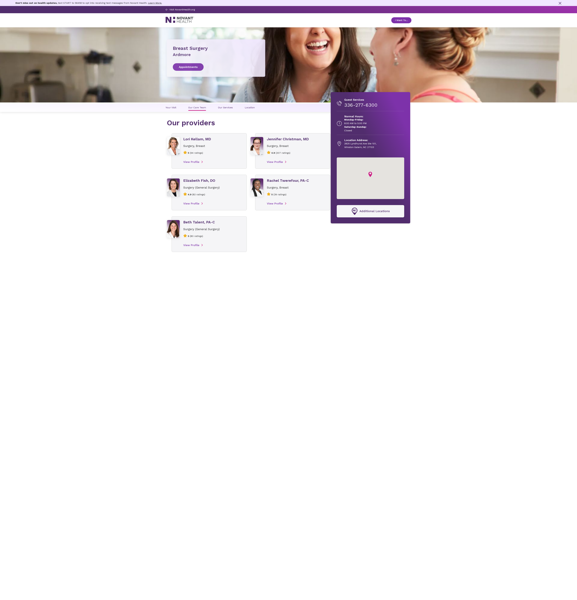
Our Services (225, 107)
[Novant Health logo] (180, 22)
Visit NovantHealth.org (182, 9)
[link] (216, 67)
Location (250, 107)
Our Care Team (197, 107)
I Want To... (403, 20)
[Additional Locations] (370, 211)
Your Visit (171, 107)
